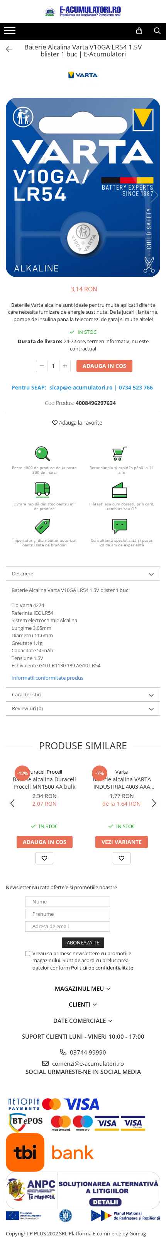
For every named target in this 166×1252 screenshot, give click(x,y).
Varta (121, 771)
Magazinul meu (80, 988)
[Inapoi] (6, 49)
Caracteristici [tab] (26, 694)
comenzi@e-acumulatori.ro (87, 1063)
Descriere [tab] (22, 573)
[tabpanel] (83, 187)
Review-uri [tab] (27, 708)
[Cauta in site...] (157, 31)
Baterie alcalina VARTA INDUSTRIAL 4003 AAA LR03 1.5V (122, 783)
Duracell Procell (44, 771)
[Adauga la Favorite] (44, 858)
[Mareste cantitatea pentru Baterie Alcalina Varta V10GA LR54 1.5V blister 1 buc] (65, 366)
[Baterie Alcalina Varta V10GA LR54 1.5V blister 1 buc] (83, 187)
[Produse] (10, 33)
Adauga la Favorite (80, 422)
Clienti (80, 1004)
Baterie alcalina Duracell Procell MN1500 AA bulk (44, 783)
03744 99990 (87, 1052)
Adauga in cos (104, 365)
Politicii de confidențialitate (102, 967)
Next (154, 195)
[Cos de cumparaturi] (139, 31)
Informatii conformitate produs (47, 677)
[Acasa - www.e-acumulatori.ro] (83, 11)
